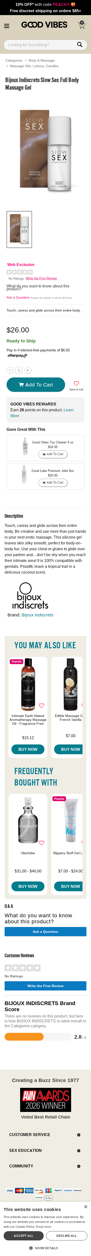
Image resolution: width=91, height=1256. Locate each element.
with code (45, 4)
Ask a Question (18, 297)
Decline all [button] (67, 1236)
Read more (43, 1226)
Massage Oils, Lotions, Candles (34, 66)
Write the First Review (41, 278)
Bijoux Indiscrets (37, 615)
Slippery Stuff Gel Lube (70, 853)
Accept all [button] (23, 1236)
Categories (14, 60)
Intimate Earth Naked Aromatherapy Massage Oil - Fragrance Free (28, 720)
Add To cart (39, 384)
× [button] (85, 1207)
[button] (6, 25)
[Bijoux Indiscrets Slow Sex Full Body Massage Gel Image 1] (45, 150)
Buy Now (27, 749)
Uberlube (28, 853)
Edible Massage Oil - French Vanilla (71, 718)
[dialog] (45, 1229)
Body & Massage (42, 60)
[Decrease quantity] (10, 370)
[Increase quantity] (28, 370)
